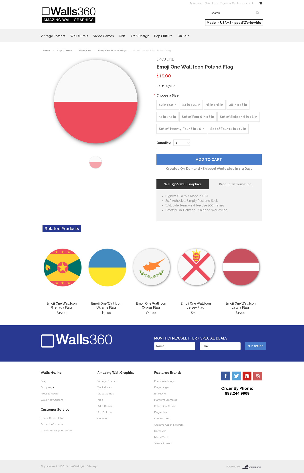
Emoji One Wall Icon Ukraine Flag (106, 305)
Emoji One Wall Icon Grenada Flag (62, 305)
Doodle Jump (162, 418)
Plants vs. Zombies (165, 399)
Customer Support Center (56, 430)
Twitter (236, 376)
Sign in (224, 3)
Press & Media (49, 393)
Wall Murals (79, 36)
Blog (43, 381)
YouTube (257, 376)
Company (46, 387)
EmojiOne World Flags (112, 50)
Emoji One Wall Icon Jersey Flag (196, 305)
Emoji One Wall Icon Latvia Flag (240, 305)
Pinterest (247, 376)
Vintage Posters (53, 36)
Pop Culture (163, 36)
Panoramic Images (165, 381)
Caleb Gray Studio (165, 406)
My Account (196, 3)
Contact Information (52, 424)
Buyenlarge (161, 387)
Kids (122, 36)
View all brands (163, 443)
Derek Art (160, 431)
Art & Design (139, 36)
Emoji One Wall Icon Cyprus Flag (151, 305)
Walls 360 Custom (52, 399)
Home (46, 50)
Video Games (103, 36)
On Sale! (184, 36)
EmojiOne (85, 50)
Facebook (225, 376)
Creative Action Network (169, 424)
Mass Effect (161, 437)
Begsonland (161, 412)
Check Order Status (52, 418)
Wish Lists (211, 3)
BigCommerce (252, 466)
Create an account (242, 3)
